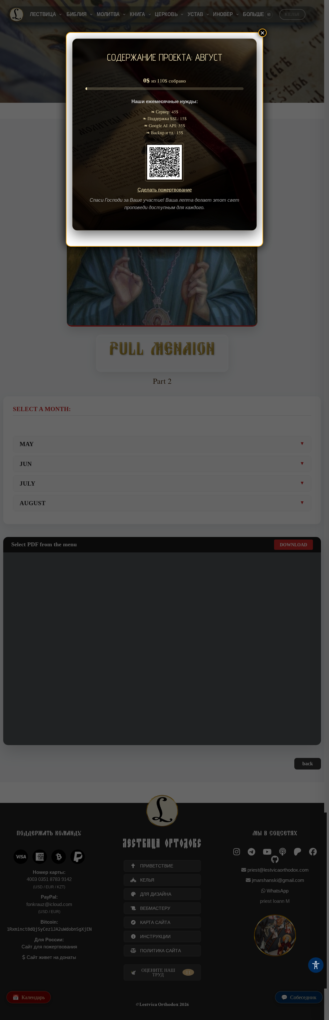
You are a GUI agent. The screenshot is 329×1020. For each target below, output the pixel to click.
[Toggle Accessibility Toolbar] (315, 965)
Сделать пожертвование (165, 189)
